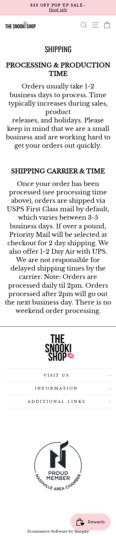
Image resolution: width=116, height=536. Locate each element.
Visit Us (57, 375)
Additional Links (57, 401)
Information (56, 388)
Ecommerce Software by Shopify (58, 531)
